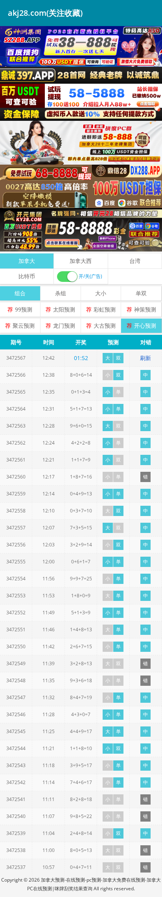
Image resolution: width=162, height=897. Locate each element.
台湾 (134, 261)
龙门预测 (64, 325)
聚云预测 (24, 325)
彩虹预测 (105, 309)
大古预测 (105, 325)
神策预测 (145, 309)
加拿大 (26, 261)
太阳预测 (64, 309)
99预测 (23, 309)
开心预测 (145, 325)
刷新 (145, 358)
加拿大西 (81, 261)
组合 (20, 293)
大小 (100, 293)
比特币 (26, 276)
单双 (141, 293)
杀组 (60, 293)
